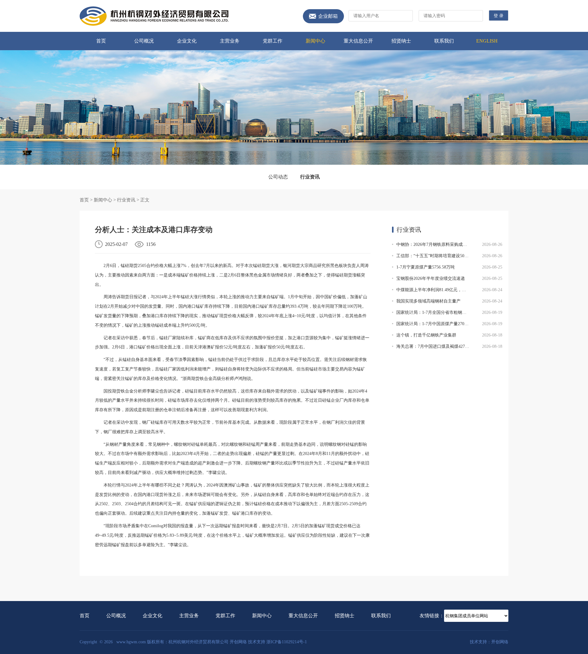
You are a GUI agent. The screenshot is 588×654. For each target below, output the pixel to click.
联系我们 (444, 40)
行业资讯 (310, 176)
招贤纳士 (401, 40)
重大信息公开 (358, 40)
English (487, 40)
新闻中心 (315, 40)
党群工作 (272, 40)
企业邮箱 (328, 16)
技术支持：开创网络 (489, 642)
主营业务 (229, 40)
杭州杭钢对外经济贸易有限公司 (154, 16)
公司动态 (278, 176)
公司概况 (144, 40)
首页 (101, 40)
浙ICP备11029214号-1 (286, 642)
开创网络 (238, 642)
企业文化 (187, 40)
